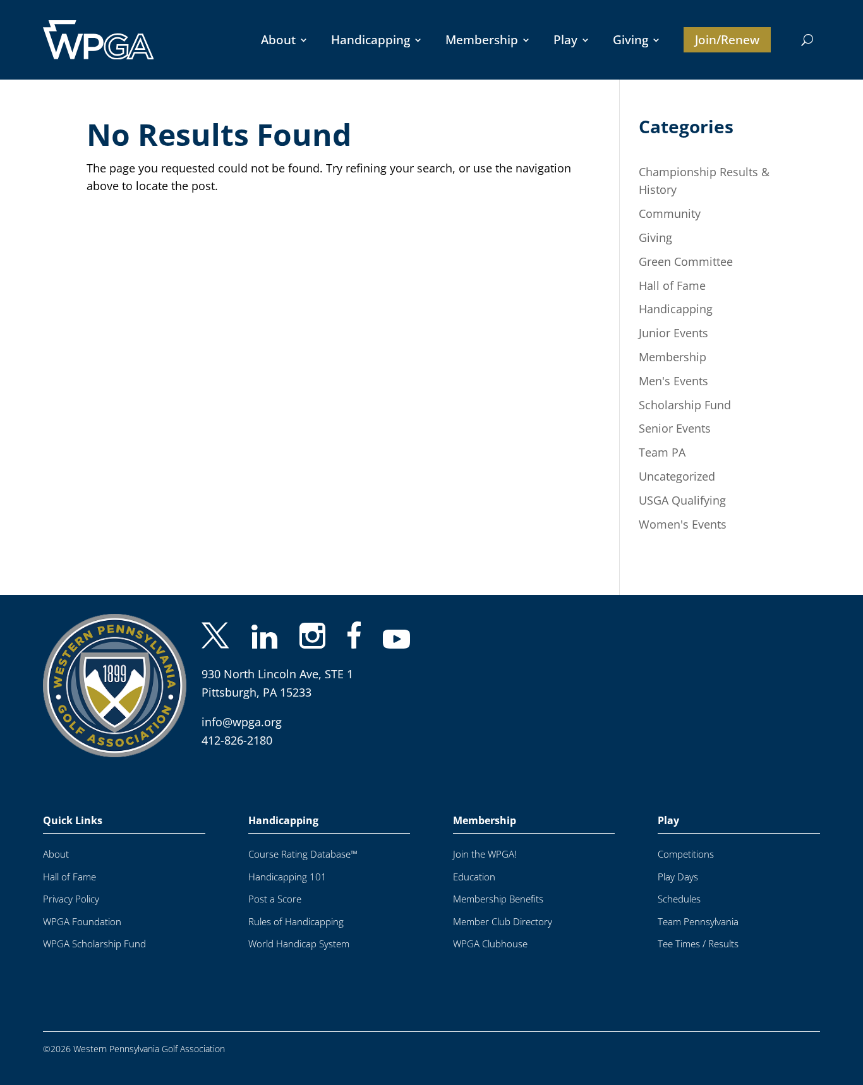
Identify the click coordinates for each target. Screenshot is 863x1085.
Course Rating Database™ (303, 854)
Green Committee (686, 261)
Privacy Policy (71, 899)
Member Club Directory (502, 922)
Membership (481, 40)
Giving (630, 40)
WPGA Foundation (82, 922)
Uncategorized (677, 476)
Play (565, 40)
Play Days (678, 877)
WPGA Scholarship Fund (94, 944)
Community (670, 213)
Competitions (686, 854)
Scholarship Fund (685, 404)
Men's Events (673, 380)
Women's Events (683, 524)
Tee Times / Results (698, 944)
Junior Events (673, 332)
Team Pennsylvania (698, 922)
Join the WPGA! (485, 854)
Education (474, 877)
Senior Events (675, 428)
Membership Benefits (498, 899)
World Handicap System (298, 944)
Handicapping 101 (287, 877)
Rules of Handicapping (296, 922)
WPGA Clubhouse (490, 944)
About (278, 40)
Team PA (662, 452)
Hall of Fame (672, 285)
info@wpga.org (242, 721)
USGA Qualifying (682, 500)
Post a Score (274, 899)
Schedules (679, 899)
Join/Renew (727, 40)
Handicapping (370, 40)
